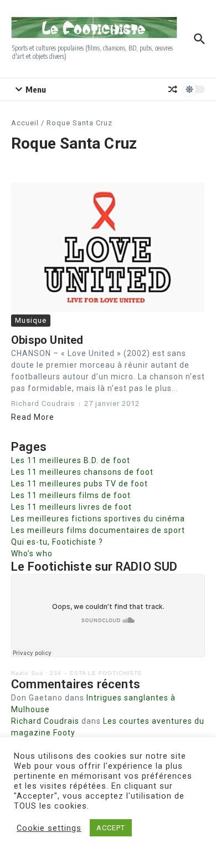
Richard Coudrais (45, 721)
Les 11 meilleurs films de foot (71, 495)
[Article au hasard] (172, 89)
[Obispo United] (108, 247)
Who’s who (32, 553)
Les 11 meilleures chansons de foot (82, 472)
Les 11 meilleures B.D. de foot (70, 460)
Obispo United (47, 340)
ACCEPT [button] (110, 828)
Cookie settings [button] (49, 828)
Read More (32, 417)
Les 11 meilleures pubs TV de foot (79, 483)
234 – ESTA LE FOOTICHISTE (96, 673)
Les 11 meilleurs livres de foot (71, 506)
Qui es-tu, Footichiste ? (57, 541)
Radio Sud (27, 673)
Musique (31, 320)
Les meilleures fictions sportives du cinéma (98, 518)
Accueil (25, 123)
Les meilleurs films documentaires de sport (98, 530)
